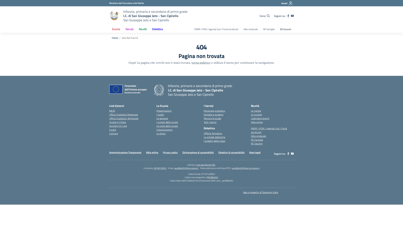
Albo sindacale (251, 29)
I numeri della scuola (167, 122)
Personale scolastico (214, 111)
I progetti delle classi (214, 141)
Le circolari (256, 114)
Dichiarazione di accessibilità (198, 152)
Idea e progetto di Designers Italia (260, 192)
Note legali (255, 152)
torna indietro (201, 62)
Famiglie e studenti (213, 114)
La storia (160, 133)
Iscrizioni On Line (118, 126)
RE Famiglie (269, 29)
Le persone (162, 118)
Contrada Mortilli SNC (206, 164)
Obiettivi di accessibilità (231, 152)
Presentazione (163, 111)
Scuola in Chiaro (117, 122)
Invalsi (112, 130)
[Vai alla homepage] (114, 16)
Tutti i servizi (210, 122)
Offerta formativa (213, 133)
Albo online (257, 122)
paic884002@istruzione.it (186, 168)
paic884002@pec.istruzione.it (246, 168)
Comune (113, 133)
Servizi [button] (129, 29)
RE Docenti (285, 29)
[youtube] (292, 16)
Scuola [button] (116, 29)
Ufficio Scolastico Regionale (123, 114)
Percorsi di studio (212, 118)
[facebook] (288, 16)
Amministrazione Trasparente (125, 152)
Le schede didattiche (214, 137)
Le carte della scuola (167, 126)
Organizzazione (164, 130)
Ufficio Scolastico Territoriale (123, 118)
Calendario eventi (260, 118)
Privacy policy (170, 152)
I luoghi (160, 114)
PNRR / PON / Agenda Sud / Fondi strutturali (216, 29)
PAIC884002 (212, 177)
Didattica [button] (157, 29)
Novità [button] (143, 29)
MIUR (112, 111)
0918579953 (160, 168)
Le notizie (256, 111)
